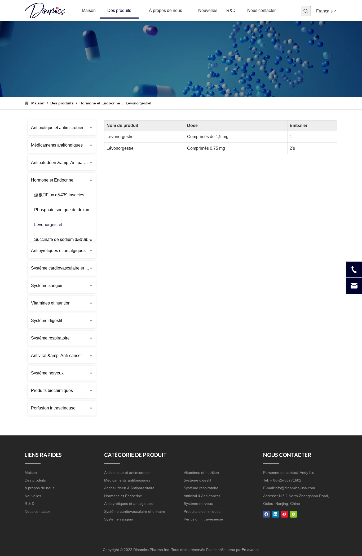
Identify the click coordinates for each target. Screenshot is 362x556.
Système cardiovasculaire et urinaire (63, 268)
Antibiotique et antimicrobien (58, 127)
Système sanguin (47, 285)
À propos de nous (39, 488)
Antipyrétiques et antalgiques (58, 250)
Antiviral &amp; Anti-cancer (56, 355)
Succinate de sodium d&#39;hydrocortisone (67, 239)
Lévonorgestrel (48, 224)
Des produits (35, 480)
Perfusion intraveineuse (53, 408)
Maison (31, 472)
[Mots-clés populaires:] (306, 11)
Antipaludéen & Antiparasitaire (129, 488)
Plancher (213, 550)
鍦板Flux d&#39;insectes (59, 195)
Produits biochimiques (52, 390)
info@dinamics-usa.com (295, 488)
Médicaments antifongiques (57, 145)
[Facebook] (266, 514)
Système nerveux (47, 373)
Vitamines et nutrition (50, 303)
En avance (250, 550)
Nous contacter (37, 511)
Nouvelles (33, 496)
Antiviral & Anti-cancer (202, 496)
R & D (29, 503)
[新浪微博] (284, 514)
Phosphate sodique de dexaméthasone (67, 210)
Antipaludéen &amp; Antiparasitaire (63, 162)
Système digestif (46, 320)
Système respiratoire (50, 338)
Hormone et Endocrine (52, 180)
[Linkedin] (275, 514)
